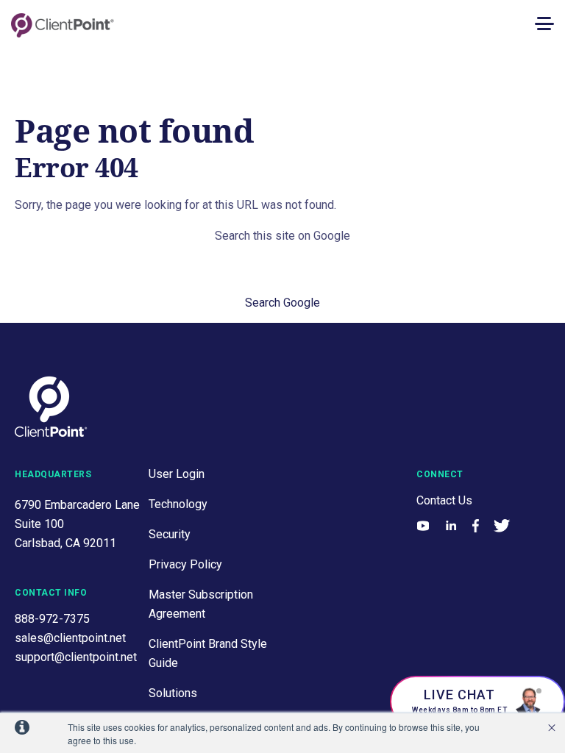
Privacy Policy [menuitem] (185, 564)
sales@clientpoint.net (70, 638)
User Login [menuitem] (177, 474)
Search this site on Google (282, 236)
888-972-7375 (52, 619)
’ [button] (552, 728)
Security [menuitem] (170, 534)
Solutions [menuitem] (173, 693)
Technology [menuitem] (178, 504)
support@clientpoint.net (76, 657)
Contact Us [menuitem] (444, 500)
